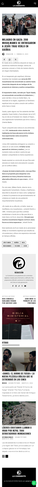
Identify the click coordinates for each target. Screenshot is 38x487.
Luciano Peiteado (14, 383)
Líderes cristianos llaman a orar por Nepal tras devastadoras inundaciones (17, 430)
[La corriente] (19, 4)
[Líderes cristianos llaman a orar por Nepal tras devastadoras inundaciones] (19, 413)
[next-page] (6, 456)
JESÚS (25, 246)
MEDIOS (4, 383)
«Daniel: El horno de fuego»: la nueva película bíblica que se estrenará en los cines (18, 376)
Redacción (9, 54)
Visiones (17, 246)
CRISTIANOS (7, 242)
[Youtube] (25, 285)
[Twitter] (15, 60)
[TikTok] (19, 285)
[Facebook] (4, 60)
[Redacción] (4, 54)
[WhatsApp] (9, 60)
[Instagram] (16, 285)
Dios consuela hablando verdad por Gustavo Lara (9, 301)
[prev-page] (3, 456)
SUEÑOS (16, 242)
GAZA (23, 242)
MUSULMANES (7, 246)
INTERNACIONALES (7, 437)
